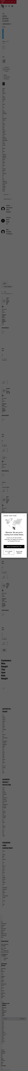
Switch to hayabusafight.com (14, 546)
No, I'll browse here (8, 552)
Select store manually (19, 552)
